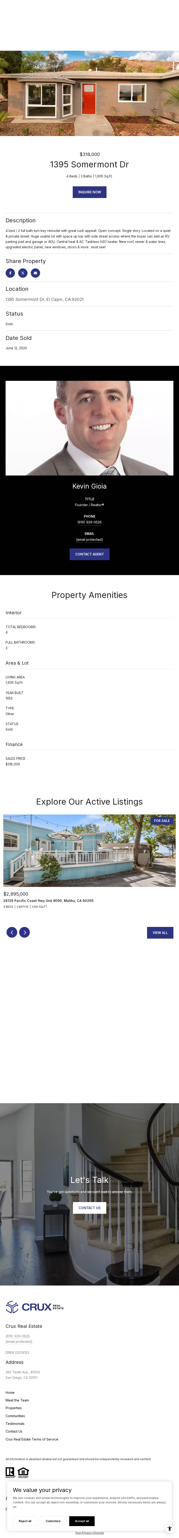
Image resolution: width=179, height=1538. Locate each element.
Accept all (82, 1521)
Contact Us (14, 1431)
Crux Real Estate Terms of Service (32, 1439)
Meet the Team (17, 1400)
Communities (15, 1416)
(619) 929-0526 (89, 522)
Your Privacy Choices (89, 1532)
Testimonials (15, 1424)
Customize (53, 1521)
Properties (14, 1408)
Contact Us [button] (90, 1208)
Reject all (25, 1521)
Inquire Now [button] (89, 192)
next (24, 932)
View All (160, 933)
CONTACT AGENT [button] (89, 554)
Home (10, 1392)
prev (12, 932)
